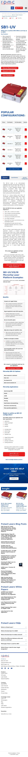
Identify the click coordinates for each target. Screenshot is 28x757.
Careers (2, 691)
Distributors (4, 689)
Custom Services (5, 687)
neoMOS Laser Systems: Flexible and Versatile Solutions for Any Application (8, 593)
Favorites (19, 18)
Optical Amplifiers (5, 678)
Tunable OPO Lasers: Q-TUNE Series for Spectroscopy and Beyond (8, 552)
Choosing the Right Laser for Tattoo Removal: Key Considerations (8, 563)
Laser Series (4, 705)
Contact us (14, 478)
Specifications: (14, 177)
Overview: (5, 177)
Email (12, 18)
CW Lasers (3, 675)
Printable (5, 18)
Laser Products (4, 685)
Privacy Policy (4, 693)
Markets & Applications (6, 707)
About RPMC (4, 683)
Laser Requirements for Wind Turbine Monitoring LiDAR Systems (8, 603)
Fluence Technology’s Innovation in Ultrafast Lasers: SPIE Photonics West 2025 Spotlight (8, 572)
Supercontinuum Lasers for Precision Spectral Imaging (8, 542)
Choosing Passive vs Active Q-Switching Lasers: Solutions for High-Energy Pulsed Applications (8, 557)
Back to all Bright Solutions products (14, 459)
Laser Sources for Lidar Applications (7, 611)
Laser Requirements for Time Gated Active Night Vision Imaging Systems (8, 598)
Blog (2, 701)
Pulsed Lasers (4, 673)
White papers (4, 700)
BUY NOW (20, 7)
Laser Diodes (4, 676)
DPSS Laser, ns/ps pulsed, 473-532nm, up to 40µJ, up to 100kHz (21, 507)
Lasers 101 (3, 698)
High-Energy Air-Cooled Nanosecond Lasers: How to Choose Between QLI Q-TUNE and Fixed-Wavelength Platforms (8, 529)
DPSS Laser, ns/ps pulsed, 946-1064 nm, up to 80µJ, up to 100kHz (6, 507)
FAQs (2, 703)
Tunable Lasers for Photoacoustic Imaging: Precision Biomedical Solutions (9, 547)
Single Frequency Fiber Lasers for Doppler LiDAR (8, 608)
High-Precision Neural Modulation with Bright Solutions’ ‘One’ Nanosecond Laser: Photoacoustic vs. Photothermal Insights (8, 580)
